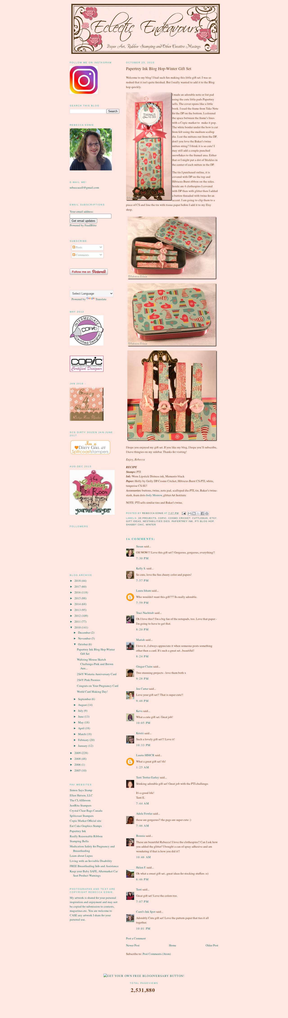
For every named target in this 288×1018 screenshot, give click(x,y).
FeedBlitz (91, 225)
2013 (77, 610)
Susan (139, 546)
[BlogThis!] (194, 513)
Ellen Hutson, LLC (81, 795)
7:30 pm (142, 558)
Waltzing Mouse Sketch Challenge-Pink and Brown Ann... (95, 663)
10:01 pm (143, 928)
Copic (162, 518)
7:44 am (142, 803)
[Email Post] (184, 513)
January (83, 746)
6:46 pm (142, 879)
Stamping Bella (79, 841)
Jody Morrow (154, 495)
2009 (77, 753)
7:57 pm (142, 580)
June (81, 716)
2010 (77, 627)
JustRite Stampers (80, 805)
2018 (77, 581)
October (83, 644)
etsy (213, 518)
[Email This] (189, 513)
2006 (77, 764)
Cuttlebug (200, 518)
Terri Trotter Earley (147, 777)
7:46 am (142, 826)
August (83, 705)
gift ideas (133, 521)
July (81, 711)
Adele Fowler (144, 813)
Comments (82, 255)
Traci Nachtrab (145, 613)
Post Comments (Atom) (157, 954)
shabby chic (135, 524)
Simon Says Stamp (81, 790)
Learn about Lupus (81, 856)
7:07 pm (142, 901)
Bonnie (140, 836)
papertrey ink (182, 521)
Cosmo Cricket (179, 518)
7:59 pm (142, 603)
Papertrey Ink (78, 831)
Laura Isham (143, 590)
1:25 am (142, 767)
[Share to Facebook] (202, 513)
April (81, 728)
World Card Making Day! (92, 692)
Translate (100, 299)
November (84, 638)
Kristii (140, 733)
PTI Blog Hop (204, 521)
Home (172, 945)
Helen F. (141, 867)
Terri (139, 889)
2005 (77, 770)
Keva (139, 711)
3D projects (147, 518)
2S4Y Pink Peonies (88, 680)
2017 (77, 586)
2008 (77, 759)
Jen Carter (142, 689)
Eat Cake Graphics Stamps (86, 826)
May (81, 722)
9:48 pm (142, 701)
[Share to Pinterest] (207, 513)
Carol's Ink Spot (145, 912)
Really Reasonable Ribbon (86, 836)
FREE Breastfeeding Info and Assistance (94, 866)
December (84, 632)
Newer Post (133, 945)
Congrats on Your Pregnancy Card (97, 686)
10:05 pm (143, 723)
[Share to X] (198, 513)
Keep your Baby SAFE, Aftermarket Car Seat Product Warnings (94, 873)
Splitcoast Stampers (82, 816)
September (85, 699)
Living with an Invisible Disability (91, 861)
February (84, 740)
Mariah (140, 640)
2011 (77, 621)
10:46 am (143, 857)
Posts (78, 247)
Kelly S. (141, 568)
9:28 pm (142, 678)
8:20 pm (142, 629)
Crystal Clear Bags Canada (86, 811)
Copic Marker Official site (85, 821)
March (82, 734)
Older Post (212, 945)
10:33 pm (143, 745)
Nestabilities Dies (156, 521)
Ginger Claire (144, 666)
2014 (77, 604)
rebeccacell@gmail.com (84, 187)
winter (151, 524)
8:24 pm (142, 656)
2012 (77, 616)
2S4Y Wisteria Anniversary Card (97, 674)
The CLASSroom (80, 800)
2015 (77, 598)
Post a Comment (136, 938)
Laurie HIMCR (145, 755)
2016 (77, 592)
